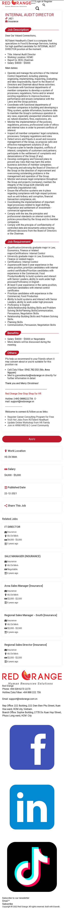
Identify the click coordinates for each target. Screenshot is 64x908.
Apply (32, 439)
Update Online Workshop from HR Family (28, 422)
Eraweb (56, 906)
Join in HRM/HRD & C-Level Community (28, 425)
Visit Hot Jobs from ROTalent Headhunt (29, 419)
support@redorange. (19, 698)
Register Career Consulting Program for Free (30, 416)
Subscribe (7, 903)
